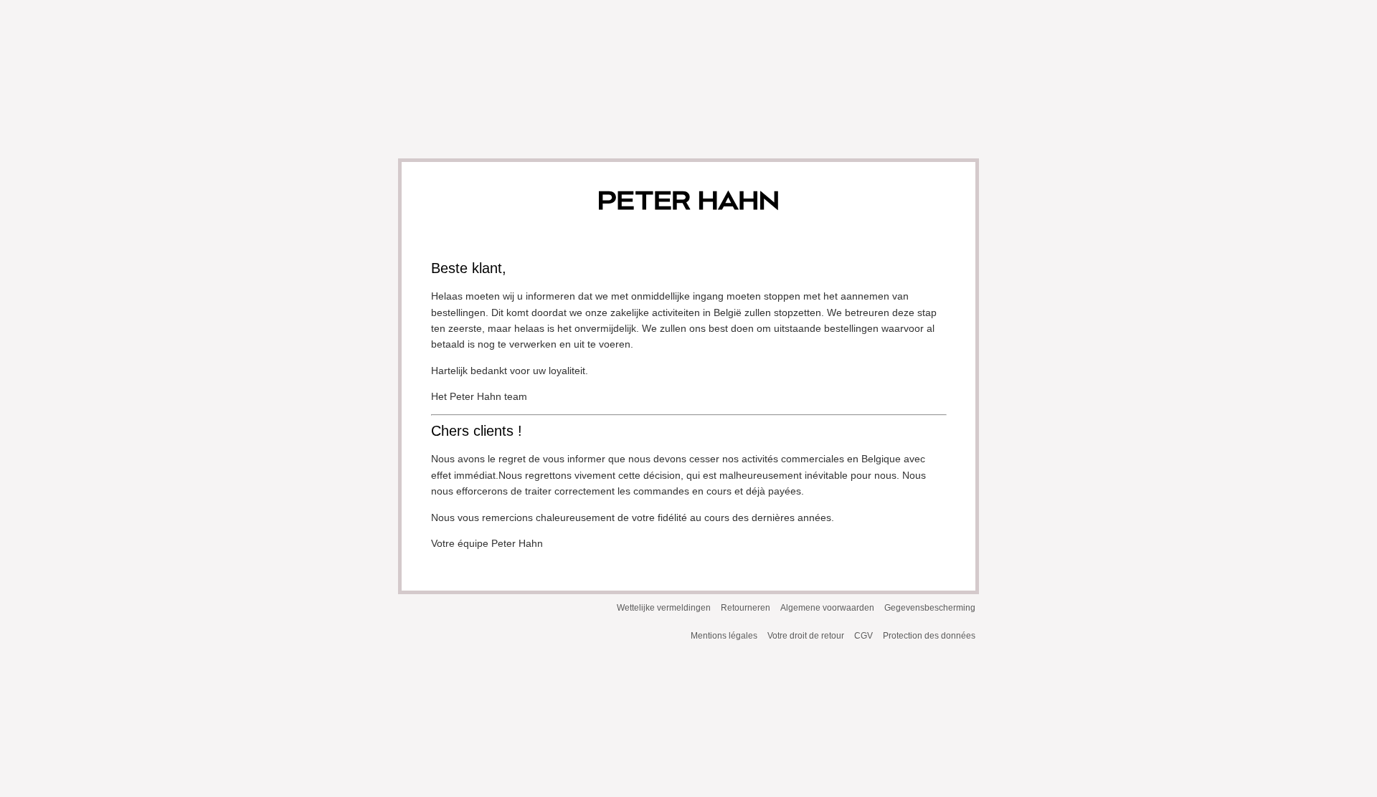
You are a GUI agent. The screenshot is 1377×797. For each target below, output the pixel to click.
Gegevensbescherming (929, 608)
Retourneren (745, 608)
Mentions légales (724, 636)
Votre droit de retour (805, 636)
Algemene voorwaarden (827, 608)
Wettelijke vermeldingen (664, 608)
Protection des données (929, 636)
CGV (863, 636)
